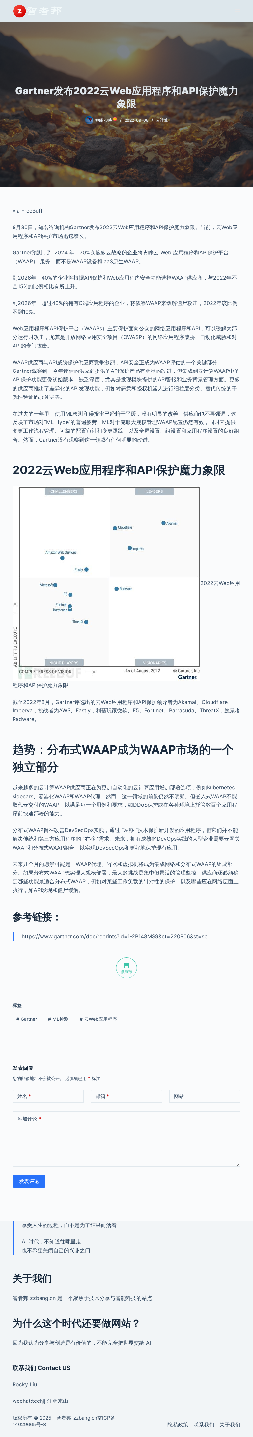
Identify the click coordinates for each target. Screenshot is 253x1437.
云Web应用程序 (98, 1019)
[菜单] (237, 11)
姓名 (24, 1096)
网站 (179, 1096)
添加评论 (29, 1119)
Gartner (26, 1019)
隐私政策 (177, 1424)
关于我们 (229, 1424)
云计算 (162, 120)
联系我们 (203, 1424)
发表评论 (29, 1181)
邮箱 (102, 1096)
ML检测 (58, 1019)
